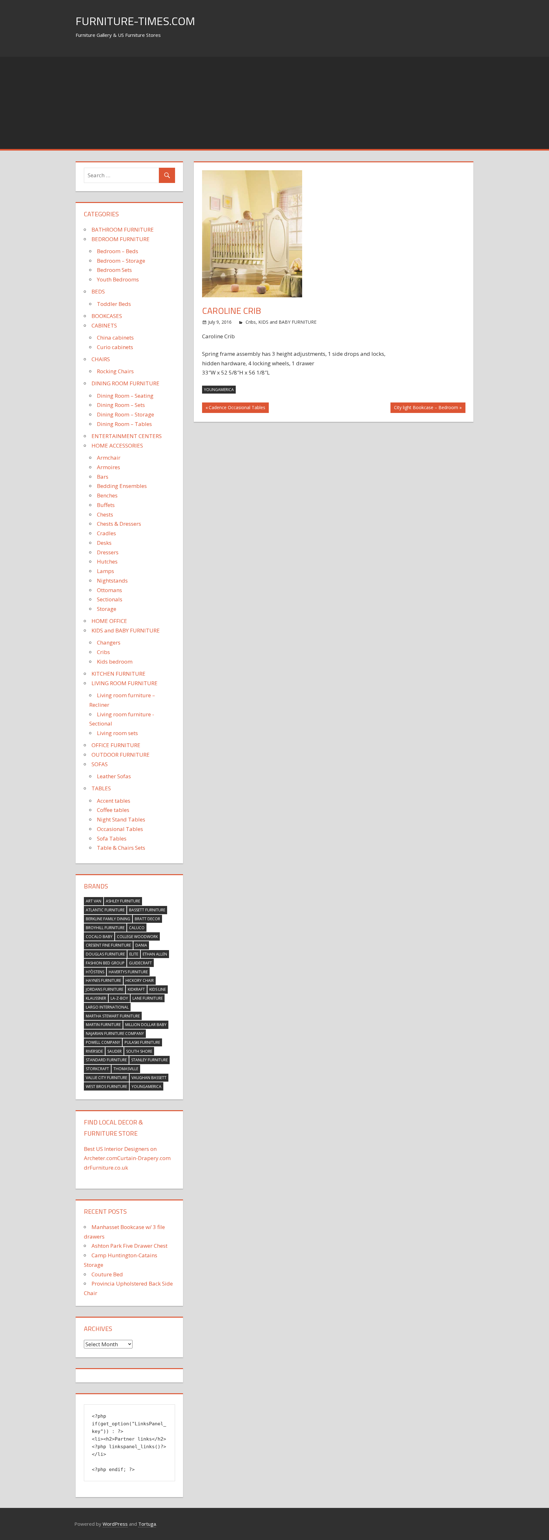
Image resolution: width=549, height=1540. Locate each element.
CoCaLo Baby (99, 936)
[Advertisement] (274, 101)
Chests (105, 514)
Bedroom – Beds (117, 251)
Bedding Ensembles (122, 486)
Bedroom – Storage (121, 260)
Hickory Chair (139, 980)
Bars (102, 476)
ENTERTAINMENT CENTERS (127, 436)
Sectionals (109, 599)
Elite (133, 954)
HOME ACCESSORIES (117, 445)
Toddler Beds (114, 303)
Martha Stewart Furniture (113, 1016)
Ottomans (109, 590)
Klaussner (96, 998)
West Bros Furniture (106, 1086)
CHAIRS (101, 359)
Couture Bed (107, 1274)
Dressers (108, 552)
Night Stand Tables (121, 819)
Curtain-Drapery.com (144, 1158)
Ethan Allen (155, 954)
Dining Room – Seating (125, 395)
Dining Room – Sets (121, 405)
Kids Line (157, 989)
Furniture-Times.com (135, 21)
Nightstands (112, 580)
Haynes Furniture (103, 980)
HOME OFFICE (109, 621)
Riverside (94, 1051)
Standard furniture (106, 1060)
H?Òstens (95, 972)
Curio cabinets (115, 347)
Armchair (108, 457)
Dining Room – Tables (124, 424)
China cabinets (115, 337)
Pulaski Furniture (142, 1042)
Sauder (114, 1051)
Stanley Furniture (149, 1060)
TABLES (101, 788)
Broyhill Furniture (105, 927)
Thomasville (125, 1068)
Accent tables (113, 800)
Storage (106, 608)
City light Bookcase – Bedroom (426, 408)
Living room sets (117, 733)
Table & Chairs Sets (121, 847)
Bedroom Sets (114, 270)
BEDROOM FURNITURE (121, 239)
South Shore (139, 1051)
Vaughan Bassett (149, 1077)
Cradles (106, 533)
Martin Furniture (103, 1024)
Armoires (108, 467)
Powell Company (103, 1042)
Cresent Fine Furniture (108, 945)
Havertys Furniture (128, 972)
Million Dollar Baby (145, 1024)
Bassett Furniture (147, 910)
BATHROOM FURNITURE (123, 229)
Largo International (107, 1007)
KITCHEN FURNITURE (119, 673)
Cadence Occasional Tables (236, 408)
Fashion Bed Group (105, 963)
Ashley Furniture (123, 901)
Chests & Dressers (119, 523)
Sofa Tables (111, 838)
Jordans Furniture (104, 989)
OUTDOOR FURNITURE (121, 754)
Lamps (105, 571)
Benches (107, 495)
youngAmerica (219, 389)
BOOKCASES (107, 316)
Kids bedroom (114, 661)
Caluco (137, 927)
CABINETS (104, 325)
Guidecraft (140, 963)
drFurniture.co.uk (106, 1167)
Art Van (93, 901)
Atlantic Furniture (105, 910)
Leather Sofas (114, 776)
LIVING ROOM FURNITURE (125, 683)
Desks (104, 542)
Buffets (106, 505)
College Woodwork (137, 936)
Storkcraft (97, 1068)
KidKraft (136, 989)
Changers (108, 642)
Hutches (107, 561)
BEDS (98, 291)
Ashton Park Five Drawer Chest (129, 1245)
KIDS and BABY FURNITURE (287, 322)
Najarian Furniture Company (115, 1033)
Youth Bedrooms (118, 279)
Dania (141, 945)
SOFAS (100, 764)
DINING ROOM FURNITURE (125, 383)
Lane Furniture (147, 998)
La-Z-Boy (119, 998)
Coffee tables (113, 810)
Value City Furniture (106, 1077)
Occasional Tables (120, 829)
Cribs (251, 322)
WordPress (115, 1524)
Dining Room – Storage (125, 414)
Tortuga (147, 1524)
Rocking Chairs (115, 371)
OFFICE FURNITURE (116, 745)
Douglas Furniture (105, 954)
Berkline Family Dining (108, 919)
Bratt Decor (147, 919)
